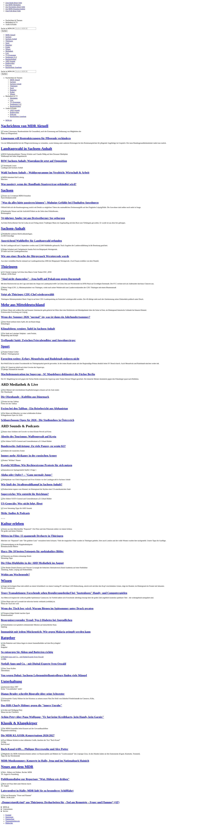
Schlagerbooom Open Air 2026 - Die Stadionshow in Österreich (37, 420)
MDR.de (8, 120)
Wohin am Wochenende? (15, 574)
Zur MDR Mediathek (13, 5)
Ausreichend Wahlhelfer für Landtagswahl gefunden (31, 240)
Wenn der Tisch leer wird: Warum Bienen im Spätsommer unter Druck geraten (47, 608)
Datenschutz (9, 819)
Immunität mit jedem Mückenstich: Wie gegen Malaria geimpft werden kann (46, 631)
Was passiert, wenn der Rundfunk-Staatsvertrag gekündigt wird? (38, 184)
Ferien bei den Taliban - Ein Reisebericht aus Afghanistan (34, 408)
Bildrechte (9, 823)
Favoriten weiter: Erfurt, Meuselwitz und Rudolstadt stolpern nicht (40, 358)
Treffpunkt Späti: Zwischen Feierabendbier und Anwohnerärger (38, 340)
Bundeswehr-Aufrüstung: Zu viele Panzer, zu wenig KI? (33, 446)
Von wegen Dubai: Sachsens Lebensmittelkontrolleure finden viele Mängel (44, 675)
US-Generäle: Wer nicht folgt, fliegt (21, 503)
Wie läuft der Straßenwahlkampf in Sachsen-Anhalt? (31, 484)
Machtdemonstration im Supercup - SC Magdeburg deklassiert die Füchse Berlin (48, 374)
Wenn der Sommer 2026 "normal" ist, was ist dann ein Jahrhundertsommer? (45, 317)
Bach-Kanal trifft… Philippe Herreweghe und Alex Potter (34, 749)
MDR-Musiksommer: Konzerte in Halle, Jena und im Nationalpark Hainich (45, 760)
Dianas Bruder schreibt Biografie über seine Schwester (33, 693)
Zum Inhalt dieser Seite (13, 3)
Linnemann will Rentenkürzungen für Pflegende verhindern (36, 138)
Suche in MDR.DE (8, 28)
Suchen (4, 31)
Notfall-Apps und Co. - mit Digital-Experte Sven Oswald (33, 663)
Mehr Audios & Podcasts (15, 513)
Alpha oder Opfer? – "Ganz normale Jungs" (27, 474)
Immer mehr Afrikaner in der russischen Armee (29, 455)
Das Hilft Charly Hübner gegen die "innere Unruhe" (31, 705)
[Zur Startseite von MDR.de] (5, 17)
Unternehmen (8, 809)
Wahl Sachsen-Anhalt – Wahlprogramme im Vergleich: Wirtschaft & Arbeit (45, 172)
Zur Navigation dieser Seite (15, 7)
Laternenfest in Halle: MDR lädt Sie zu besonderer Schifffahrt (37, 790)
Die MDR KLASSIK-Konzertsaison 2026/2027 (27, 735)
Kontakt (8, 815)
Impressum (9, 817)
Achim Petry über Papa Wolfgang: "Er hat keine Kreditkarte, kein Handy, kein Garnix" (52, 716)
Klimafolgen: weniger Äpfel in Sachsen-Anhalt (28, 328)
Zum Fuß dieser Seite (13, 11)
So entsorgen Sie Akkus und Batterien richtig (27, 652)
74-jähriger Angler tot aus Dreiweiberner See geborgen (33, 218)
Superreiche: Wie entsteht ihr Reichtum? (25, 494)
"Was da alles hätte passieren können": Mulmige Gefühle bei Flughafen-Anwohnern (50, 202)
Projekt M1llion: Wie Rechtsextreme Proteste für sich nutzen (36, 465)
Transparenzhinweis (12, 821)
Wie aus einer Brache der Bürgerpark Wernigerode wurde (35, 256)
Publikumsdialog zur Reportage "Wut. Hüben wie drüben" (35, 779)
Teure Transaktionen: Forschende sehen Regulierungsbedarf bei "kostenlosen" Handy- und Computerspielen (64, 592)
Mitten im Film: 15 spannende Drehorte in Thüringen (32, 535)
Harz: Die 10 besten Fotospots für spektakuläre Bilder (32, 551)
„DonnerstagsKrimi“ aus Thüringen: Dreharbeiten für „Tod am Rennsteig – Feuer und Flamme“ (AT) (60, 802)
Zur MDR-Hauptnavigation (15, 9)
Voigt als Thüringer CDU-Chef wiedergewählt (27, 294)
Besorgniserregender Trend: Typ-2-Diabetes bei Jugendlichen (36, 620)
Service (5, 811)
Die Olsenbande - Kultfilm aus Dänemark (25, 396)
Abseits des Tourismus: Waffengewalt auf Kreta (28, 436)
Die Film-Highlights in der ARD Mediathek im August (32, 562)
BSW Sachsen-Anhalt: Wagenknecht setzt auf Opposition (34, 160)
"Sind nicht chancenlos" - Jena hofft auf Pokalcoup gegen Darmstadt (41, 278)
